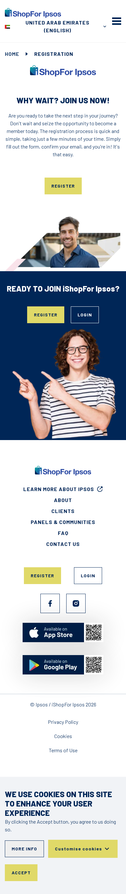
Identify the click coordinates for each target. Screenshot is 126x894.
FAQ (63, 533)
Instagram (76, 603)
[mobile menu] (116, 21)
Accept (21, 872)
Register (63, 186)
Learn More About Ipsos (58, 489)
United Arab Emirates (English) (57, 26)
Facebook (50, 603)
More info (24, 848)
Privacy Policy (63, 722)
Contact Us (63, 544)
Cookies (63, 736)
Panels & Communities (63, 522)
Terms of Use (63, 750)
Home (12, 54)
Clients (63, 511)
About (63, 500)
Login (85, 314)
